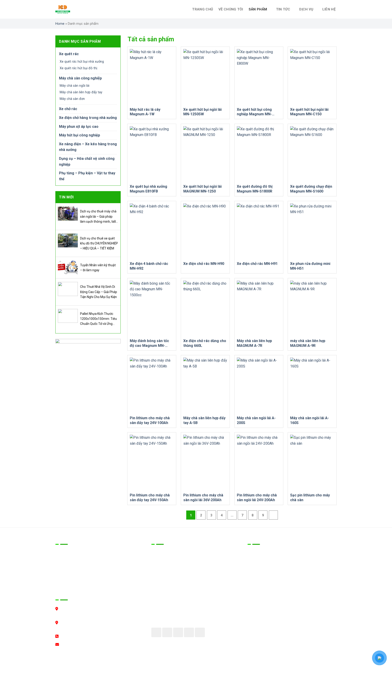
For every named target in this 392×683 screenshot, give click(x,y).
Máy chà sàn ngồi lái (74, 86)
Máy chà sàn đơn (72, 99)
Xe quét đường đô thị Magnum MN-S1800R (254, 188)
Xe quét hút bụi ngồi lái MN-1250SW (202, 111)
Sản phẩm (258, 9)
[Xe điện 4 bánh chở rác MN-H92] (152, 231)
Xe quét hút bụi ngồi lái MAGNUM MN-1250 (202, 188)
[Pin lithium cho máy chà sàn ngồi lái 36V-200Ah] (205, 462)
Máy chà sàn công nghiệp (80, 78)
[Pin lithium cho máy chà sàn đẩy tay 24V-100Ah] (152, 385)
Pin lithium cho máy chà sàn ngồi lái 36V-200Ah (203, 497)
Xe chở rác (68, 109)
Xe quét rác (69, 54)
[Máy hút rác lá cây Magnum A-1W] (152, 77)
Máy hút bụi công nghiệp (79, 135)
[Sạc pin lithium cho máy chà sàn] (312, 462)
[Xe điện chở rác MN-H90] (205, 231)
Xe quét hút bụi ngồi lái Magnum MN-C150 (309, 111)
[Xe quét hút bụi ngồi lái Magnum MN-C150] (312, 77)
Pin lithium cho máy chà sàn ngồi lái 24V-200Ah (257, 497)
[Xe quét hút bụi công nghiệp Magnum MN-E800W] (259, 77)
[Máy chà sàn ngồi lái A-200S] (259, 385)
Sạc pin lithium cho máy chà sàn (310, 497)
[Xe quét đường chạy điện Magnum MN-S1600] (312, 154)
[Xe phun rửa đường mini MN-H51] (312, 231)
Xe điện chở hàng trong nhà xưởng (88, 118)
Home (59, 24)
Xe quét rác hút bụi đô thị (78, 68)
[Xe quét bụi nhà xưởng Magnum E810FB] (152, 154)
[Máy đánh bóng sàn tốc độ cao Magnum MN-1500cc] (152, 308)
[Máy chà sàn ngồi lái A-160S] (312, 385)
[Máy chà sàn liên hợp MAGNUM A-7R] (259, 308)
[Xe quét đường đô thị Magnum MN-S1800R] (259, 154)
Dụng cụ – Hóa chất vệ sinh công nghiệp (87, 161)
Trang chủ (202, 9)
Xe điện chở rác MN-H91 (257, 263)
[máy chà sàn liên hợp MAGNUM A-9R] (312, 308)
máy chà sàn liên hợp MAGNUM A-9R (307, 343)
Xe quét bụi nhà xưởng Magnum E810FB (148, 188)
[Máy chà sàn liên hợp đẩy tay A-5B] (205, 385)
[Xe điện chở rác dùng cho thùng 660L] (205, 308)
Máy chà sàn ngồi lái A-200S (256, 420)
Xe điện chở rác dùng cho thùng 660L (204, 343)
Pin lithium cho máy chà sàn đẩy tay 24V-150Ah (150, 497)
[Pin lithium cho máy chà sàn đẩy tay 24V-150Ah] (152, 462)
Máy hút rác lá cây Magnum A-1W (145, 111)
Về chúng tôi (230, 9)
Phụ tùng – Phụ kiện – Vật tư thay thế (87, 176)
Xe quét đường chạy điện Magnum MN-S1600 (311, 188)
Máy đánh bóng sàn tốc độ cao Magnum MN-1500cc (149, 343)
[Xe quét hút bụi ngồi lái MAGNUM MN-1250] (205, 154)
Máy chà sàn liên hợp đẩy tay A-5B (204, 420)
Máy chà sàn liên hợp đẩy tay (81, 92)
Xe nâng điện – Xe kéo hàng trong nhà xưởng (88, 147)
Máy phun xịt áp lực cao (78, 126)
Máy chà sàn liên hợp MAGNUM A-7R (254, 343)
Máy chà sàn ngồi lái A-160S (309, 420)
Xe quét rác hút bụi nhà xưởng (82, 62)
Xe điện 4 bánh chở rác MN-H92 (149, 266)
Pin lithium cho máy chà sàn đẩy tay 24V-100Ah (150, 420)
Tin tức (283, 9)
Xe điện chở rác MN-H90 (203, 263)
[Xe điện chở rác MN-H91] (259, 231)
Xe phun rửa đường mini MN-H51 (310, 266)
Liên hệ (329, 9)
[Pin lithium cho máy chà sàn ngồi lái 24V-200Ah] (259, 462)
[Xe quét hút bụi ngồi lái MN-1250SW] (205, 77)
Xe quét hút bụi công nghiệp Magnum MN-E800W (254, 111)
